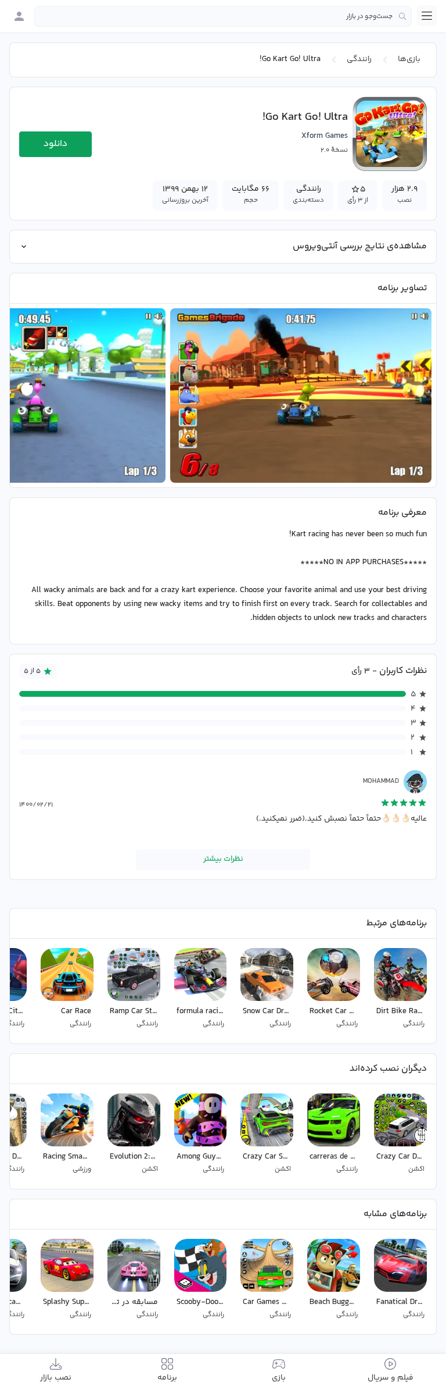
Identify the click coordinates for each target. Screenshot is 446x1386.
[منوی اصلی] (426, 15)
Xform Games (324, 136)
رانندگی (359, 59)
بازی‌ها (409, 59)
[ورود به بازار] (19, 16)
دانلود (55, 144)
